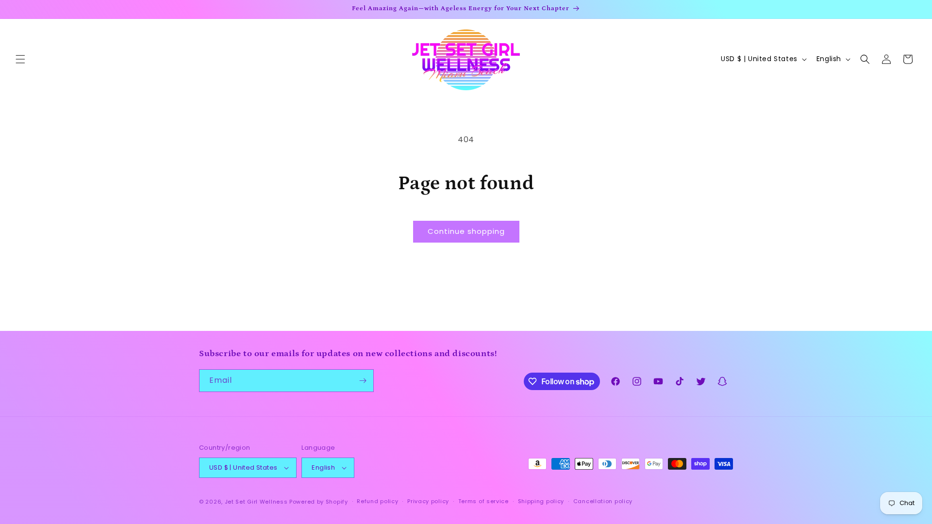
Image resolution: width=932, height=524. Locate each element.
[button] (20, 59)
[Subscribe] (362, 380)
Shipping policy (541, 501)
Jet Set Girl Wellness (256, 502)
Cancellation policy (602, 501)
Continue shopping (466, 231)
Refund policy (377, 501)
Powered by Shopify (318, 502)
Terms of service (483, 501)
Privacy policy (428, 501)
